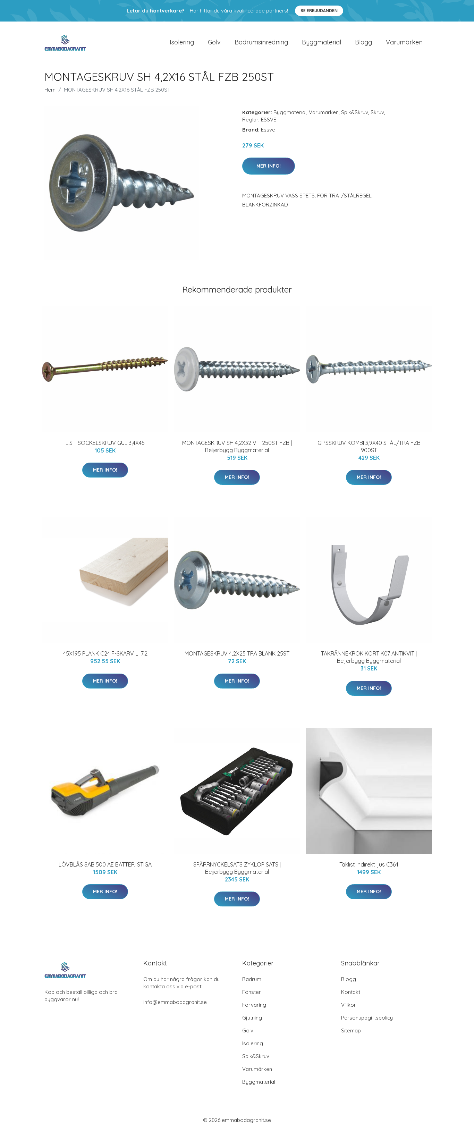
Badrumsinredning (261, 42)
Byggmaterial (321, 42)
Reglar (250, 119)
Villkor (348, 1005)
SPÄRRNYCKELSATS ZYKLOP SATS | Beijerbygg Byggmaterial (237, 868)
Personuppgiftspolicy (367, 1017)
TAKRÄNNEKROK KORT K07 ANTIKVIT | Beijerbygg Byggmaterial (369, 657)
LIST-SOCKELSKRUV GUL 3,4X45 (105, 442)
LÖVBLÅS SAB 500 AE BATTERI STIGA (105, 864)
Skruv (377, 112)
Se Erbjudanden (319, 10)
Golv (214, 42)
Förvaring (254, 1005)
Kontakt (350, 992)
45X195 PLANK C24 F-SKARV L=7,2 (105, 653)
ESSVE (268, 119)
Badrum (251, 979)
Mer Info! (268, 166)
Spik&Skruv (354, 112)
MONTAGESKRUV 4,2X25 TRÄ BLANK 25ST (237, 653)
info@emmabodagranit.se (175, 1002)
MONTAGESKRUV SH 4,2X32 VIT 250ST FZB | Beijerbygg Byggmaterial (237, 446)
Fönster (251, 992)
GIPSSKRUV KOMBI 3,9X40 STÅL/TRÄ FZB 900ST (369, 446)
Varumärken (404, 42)
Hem (50, 89)
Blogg (363, 42)
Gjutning (252, 1017)
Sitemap (351, 1030)
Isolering (182, 42)
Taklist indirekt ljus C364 (368, 864)
